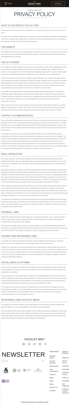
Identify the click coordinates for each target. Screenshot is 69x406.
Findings (53, 374)
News (51, 384)
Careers (52, 390)
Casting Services (53, 362)
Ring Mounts (54, 366)
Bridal (52, 377)
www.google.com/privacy (8, 101)
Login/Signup (58, 3)
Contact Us (54, 387)
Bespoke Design (52, 357)
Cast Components (54, 370)
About (52, 381)
